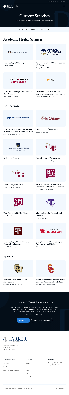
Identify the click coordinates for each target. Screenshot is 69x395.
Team (27, 367)
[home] (10, 6)
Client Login (62, 1)
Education (40, 29)
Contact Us (23, 320)
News (27, 370)
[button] (64, 6)
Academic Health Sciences (27, 29)
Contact (27, 373)
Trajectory (63, 388)
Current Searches (53, 1)
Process (27, 363)
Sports (48, 29)
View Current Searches (42, 320)
